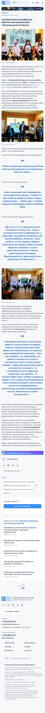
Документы (9, 650)
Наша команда (29, 643)
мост (36, 486)
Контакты (27, 650)
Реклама (27, 647)
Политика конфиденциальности (20, 658)
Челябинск (7, 493)
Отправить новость (13, 611)
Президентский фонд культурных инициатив (19, 482)
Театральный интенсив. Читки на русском (18, 489)
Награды (8, 647)
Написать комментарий (22, 506)
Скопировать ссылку (11, 471)
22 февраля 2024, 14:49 (10, 15)
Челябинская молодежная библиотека (17, 486)
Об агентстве (9, 643)
